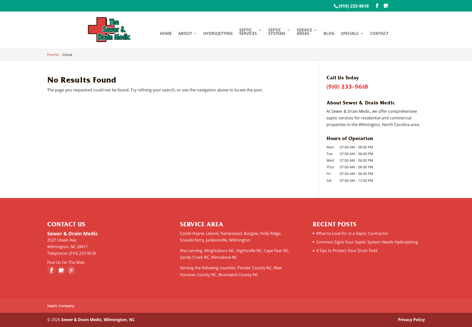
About (185, 34)
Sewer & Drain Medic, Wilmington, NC (98, 319)
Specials (350, 34)
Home (166, 34)
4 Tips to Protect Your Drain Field (346, 250)
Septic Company (60, 305)
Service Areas (304, 32)
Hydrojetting (218, 34)
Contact (379, 34)
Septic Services (248, 32)
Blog (329, 34)
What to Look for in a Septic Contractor (352, 233)
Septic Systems (276, 32)
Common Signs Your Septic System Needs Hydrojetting (367, 242)
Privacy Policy (411, 319)
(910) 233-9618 (354, 6)
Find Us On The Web (66, 262)
